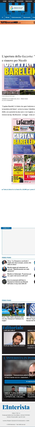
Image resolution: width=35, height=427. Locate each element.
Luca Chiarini (7, 100)
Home (4, 1)
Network (11, 1)
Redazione (20, 1)
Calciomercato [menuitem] (16, 17)
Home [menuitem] (7, 17)
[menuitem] (2, 17)
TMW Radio (28, 1)
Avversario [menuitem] (26, 17)
